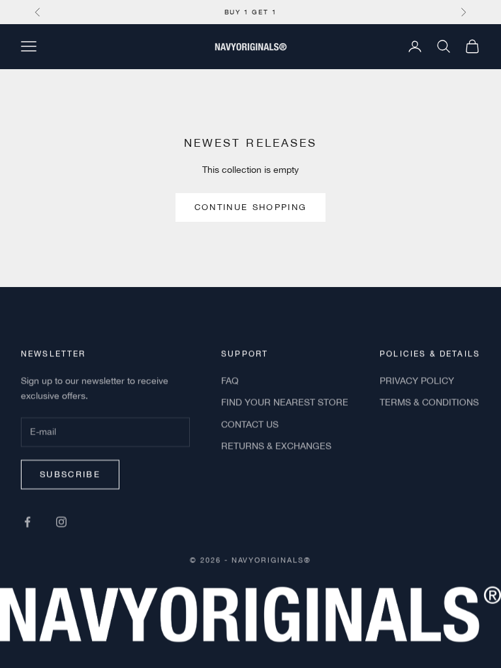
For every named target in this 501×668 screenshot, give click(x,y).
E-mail (41, 418)
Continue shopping (250, 207)
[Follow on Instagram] (61, 521)
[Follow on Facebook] (27, 521)
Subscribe (70, 474)
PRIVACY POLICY (417, 381)
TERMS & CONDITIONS (429, 402)
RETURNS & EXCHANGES (276, 445)
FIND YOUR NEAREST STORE (284, 402)
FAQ (230, 381)
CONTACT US (250, 424)
